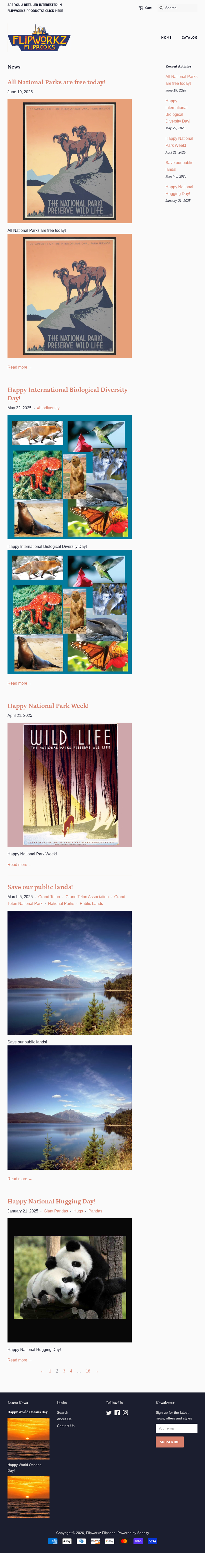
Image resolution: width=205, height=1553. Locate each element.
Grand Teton (49, 897)
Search (62, 1412)
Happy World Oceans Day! (28, 1412)
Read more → (20, 367)
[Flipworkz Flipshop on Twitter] (109, 1414)
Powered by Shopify (133, 1533)
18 (88, 1371)
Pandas (95, 1211)
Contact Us (65, 1426)
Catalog (190, 37)
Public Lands (91, 903)
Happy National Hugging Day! (51, 1201)
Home (166, 37)
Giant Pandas (56, 1211)
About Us (64, 1419)
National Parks (61, 903)
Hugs (78, 1211)
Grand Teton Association (87, 897)
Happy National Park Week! (48, 706)
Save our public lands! (40, 887)
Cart (148, 8)
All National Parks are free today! (56, 82)
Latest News (18, 1403)
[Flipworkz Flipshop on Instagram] (125, 1414)
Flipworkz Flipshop (101, 1533)
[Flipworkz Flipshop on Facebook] (117, 1414)
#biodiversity (48, 408)
